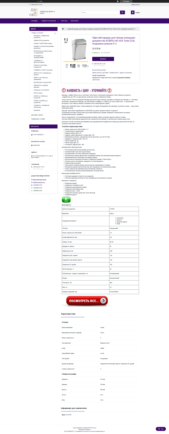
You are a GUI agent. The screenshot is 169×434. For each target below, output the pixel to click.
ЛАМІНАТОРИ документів (41, 40)
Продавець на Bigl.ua (84, 429)
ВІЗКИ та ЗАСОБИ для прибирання (41, 78)
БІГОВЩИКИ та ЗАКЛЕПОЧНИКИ (39, 56)
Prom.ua (93, 428)
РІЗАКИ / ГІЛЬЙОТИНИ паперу (43, 43)
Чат (162, 429)
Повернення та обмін (38, 119)
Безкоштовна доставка (99, 70)
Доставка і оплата (37, 115)
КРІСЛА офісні (38, 93)
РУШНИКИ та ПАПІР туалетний (43, 70)
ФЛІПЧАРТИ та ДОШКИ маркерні (41, 86)
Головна (34, 21)
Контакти (74, 21)
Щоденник (37, 110)
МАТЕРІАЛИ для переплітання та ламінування (43, 52)
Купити (103, 59)
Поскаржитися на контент (82, 431)
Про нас (64, 21)
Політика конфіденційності (97, 431)
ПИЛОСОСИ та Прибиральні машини (42, 73)
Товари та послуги (48, 21)
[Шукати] (122, 12)
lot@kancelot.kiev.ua (39, 182)
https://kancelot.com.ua (39, 179)
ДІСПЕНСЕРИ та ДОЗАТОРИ (42, 82)
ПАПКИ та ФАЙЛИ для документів (40, 101)
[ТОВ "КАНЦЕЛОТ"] (33, 16)
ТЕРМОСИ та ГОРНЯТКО (41, 90)
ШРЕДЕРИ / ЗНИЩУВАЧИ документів (41, 36)
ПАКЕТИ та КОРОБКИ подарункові (40, 66)
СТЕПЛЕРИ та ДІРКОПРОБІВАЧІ (39, 61)
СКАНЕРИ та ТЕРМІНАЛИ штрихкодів (41, 106)
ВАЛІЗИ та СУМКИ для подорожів (41, 97)
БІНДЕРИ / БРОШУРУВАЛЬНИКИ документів (44, 47)
